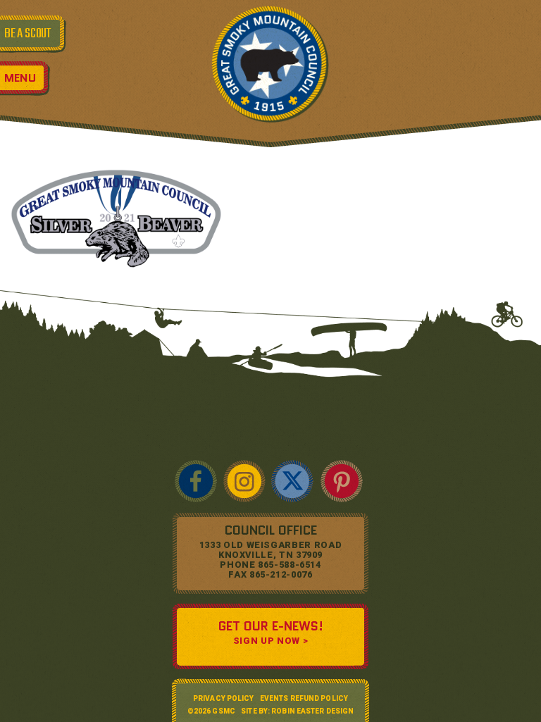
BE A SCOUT (27, 33)
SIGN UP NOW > (270, 640)
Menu (20, 78)
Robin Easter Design (312, 711)
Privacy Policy (223, 698)
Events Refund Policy (304, 698)
